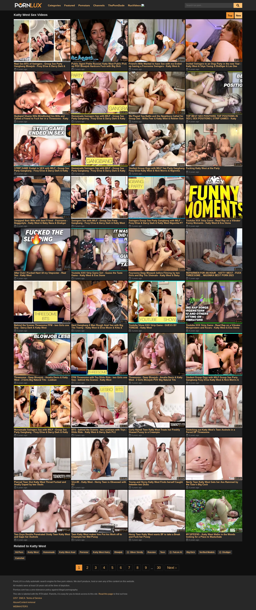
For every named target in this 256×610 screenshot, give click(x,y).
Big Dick (191, 552)
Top (230, 15)
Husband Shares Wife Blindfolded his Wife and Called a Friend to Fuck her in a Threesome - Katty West (41, 117)
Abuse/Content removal (24, 602)
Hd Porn (19, 552)
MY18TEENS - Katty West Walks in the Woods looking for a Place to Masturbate (210, 535)
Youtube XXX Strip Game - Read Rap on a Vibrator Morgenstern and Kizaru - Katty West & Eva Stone (213, 326)
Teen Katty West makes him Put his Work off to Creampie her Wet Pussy (96, 535)
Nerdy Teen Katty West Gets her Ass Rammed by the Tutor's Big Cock (212, 483)
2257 (15, 598)
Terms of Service (34, 598)
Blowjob (118, 552)
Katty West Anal (67, 552)
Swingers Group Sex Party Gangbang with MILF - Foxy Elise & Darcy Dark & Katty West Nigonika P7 (156, 221)
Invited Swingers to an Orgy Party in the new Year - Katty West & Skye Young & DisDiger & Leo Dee (213, 65)
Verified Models (207, 552)
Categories (54, 5)
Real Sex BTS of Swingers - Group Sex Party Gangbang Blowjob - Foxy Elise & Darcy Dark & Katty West (39, 65)
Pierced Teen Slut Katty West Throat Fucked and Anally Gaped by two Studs (40, 483)
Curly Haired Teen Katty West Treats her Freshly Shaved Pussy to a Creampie (154, 430)
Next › (172, 568)
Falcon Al (177, 552)
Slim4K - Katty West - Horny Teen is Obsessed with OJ (98, 483)
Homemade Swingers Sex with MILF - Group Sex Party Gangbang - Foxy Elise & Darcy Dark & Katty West (98, 117)
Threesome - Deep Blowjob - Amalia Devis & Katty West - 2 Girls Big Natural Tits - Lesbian (41, 378)
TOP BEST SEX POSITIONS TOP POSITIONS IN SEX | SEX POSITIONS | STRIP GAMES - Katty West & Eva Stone (212, 117)
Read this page (106, 594)
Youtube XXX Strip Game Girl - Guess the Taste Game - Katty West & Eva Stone (96, 274)
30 (159, 568)
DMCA (22, 598)
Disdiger (226, 552)
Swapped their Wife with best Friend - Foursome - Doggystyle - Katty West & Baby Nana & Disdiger (41, 221)
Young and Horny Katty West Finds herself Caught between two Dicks (156, 483)
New (238, 15)
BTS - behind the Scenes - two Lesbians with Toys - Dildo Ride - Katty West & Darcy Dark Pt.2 (99, 430)
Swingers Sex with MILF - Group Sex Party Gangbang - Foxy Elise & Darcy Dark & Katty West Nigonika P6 (98, 221)
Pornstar (84, 552)
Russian (152, 552)
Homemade (49, 552)
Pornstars (84, 5)
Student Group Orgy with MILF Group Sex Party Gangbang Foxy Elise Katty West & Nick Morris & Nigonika (212, 378)
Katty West (33, 552)
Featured (69, 5)
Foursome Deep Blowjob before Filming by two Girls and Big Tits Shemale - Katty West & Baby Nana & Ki (154, 274)
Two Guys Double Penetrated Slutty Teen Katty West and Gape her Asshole (42, 535)
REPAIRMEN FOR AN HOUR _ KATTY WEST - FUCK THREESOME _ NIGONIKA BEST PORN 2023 (213, 274)
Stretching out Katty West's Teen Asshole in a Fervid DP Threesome (210, 430)
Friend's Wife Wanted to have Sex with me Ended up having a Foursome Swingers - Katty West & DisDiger (155, 65)
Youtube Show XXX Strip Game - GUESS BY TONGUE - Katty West (153, 326)
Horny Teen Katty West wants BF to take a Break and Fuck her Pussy (154, 535)
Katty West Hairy (101, 552)
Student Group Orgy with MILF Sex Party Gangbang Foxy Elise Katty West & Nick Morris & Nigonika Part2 (157, 169)
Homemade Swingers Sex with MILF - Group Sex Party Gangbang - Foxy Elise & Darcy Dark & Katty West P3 (41, 431)
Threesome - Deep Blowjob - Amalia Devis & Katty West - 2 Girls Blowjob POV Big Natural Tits (155, 378)
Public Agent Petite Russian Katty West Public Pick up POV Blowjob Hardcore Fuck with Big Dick (99, 65)
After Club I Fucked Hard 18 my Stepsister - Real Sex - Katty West (40, 274)
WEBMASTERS (20, 606)
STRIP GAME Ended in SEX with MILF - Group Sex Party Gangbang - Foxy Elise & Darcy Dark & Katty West (41, 169)
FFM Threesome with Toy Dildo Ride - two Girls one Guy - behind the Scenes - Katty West (99, 378)
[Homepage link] (28, 5)
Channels (99, 5)
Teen (162, 552)
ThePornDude (116, 5)
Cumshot (19, 558)
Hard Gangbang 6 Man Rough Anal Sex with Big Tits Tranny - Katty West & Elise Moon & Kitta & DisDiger (97, 326)
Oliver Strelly (136, 552)
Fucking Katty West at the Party (203, 168)
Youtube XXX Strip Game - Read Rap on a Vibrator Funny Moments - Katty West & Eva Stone (213, 221)
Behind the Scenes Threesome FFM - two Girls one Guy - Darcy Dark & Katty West (41, 326)
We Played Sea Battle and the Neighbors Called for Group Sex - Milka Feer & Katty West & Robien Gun (156, 117)
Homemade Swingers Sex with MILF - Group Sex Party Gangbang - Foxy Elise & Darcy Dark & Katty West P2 (98, 169)
